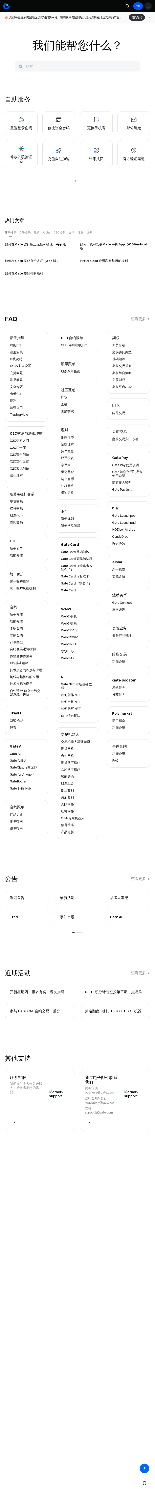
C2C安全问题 (19, 454)
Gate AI (16, 746)
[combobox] (77, 66)
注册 (138, 5)
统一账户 (17, 574)
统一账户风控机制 (23, 588)
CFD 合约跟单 (72, 338)
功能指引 (16, 345)
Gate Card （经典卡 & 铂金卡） (76, 567)
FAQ (115, 760)
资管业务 (119, 628)
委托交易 (16, 522)
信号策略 (67, 825)
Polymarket (122, 713)
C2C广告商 (18, 447)
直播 (64, 404)
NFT (64, 677)
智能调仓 (67, 776)
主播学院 (67, 411)
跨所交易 (119, 654)
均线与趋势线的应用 (24, 677)
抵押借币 (67, 437)
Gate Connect (122, 602)
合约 (13, 607)
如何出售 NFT (71, 702)
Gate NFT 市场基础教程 (76, 686)
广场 (64, 397)
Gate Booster (124, 680)
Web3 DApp (69, 630)
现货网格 (67, 748)
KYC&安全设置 (20, 366)
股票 (13, 727)
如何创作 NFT (71, 695)
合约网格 (67, 755)
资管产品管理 (122, 635)
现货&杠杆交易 (22, 494)
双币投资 (67, 458)
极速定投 (67, 492)
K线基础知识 (19, 663)
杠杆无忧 (67, 486)
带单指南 (16, 821)
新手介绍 (16, 614)
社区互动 (68, 390)
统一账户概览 (19, 581)
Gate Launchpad (124, 522)
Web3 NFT (69, 644)
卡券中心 (16, 393)
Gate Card (70, 545)
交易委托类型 (122, 352)
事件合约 (119, 746)
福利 (13, 400)
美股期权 (118, 380)
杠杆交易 (16, 508)
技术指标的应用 (21, 684)
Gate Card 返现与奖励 (76, 559)
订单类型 (16, 642)
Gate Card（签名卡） (76, 583)
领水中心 (67, 651)
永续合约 (16, 628)
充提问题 (16, 373)
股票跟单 (68, 364)
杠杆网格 (67, 811)
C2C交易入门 (19, 440)
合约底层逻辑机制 (23, 649)
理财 (64, 430)
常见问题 (16, 380)
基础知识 (118, 359)
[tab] (10, 232)
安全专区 (16, 387)
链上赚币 (67, 479)
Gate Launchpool (124, 515)
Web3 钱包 (69, 616)
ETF (13, 541)
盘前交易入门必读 (125, 439)
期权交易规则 (122, 366)
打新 (115, 508)
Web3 (66, 609)
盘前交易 (119, 432)
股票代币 (16, 515)
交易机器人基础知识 (75, 741)
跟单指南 (16, 828)
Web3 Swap (70, 637)
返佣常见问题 (70, 526)
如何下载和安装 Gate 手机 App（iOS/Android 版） (113, 246)
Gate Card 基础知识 (75, 552)
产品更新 (16, 814)
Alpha (117, 562)
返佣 (64, 512)
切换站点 (136, 17)
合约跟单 (17, 807)
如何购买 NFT (71, 708)
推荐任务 (118, 694)
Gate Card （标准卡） (76, 576)
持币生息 (67, 451)
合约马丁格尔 (70, 769)
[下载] (144, 1468)
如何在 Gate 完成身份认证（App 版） (32, 261)
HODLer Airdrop (123, 529)
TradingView (19, 414)
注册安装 (16, 352)
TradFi (15, 713)
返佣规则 (67, 519)
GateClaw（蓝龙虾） (25, 767)
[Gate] (6, 6)
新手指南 (118, 569)
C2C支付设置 (19, 461)
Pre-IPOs (118, 543)
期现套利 (67, 790)
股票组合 (67, 783)
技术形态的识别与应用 (26, 670)
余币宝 (66, 465)
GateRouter (18, 781)
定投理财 (67, 444)
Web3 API (68, 658)
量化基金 (67, 472)
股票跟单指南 (70, 371)
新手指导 (17, 338)
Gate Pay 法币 (122, 489)
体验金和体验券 (21, 656)
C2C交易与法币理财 (26, 433)
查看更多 (138, 319)
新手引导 (16, 548)
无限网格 (67, 804)
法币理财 (16, 475)
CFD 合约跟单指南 (74, 345)
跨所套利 (67, 797)
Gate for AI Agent (22, 774)
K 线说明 (16, 359)
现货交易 (16, 501)
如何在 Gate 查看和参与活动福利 (104, 261)
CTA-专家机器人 (73, 818)
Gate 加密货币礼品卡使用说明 (127, 473)
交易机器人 (70, 734)
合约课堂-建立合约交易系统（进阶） (25, 692)
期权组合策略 (122, 373)
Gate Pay (120, 458)
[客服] (144, 1483)
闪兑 (115, 406)
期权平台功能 (122, 387)
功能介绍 (16, 555)
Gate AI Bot (18, 760)
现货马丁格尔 (70, 762)
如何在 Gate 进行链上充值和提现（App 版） (37, 244)
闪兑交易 (118, 413)
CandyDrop (120, 536)
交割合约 (16, 635)
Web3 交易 (69, 623)
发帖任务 (118, 687)
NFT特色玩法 (70, 715)
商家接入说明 (122, 482)
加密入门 (16, 407)
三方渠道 (118, 609)
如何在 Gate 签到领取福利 (24, 273)
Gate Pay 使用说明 (125, 465)
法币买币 (119, 595)
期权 (115, 338)
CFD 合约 (17, 720)
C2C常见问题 (19, 468)
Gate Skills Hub (20, 788)
